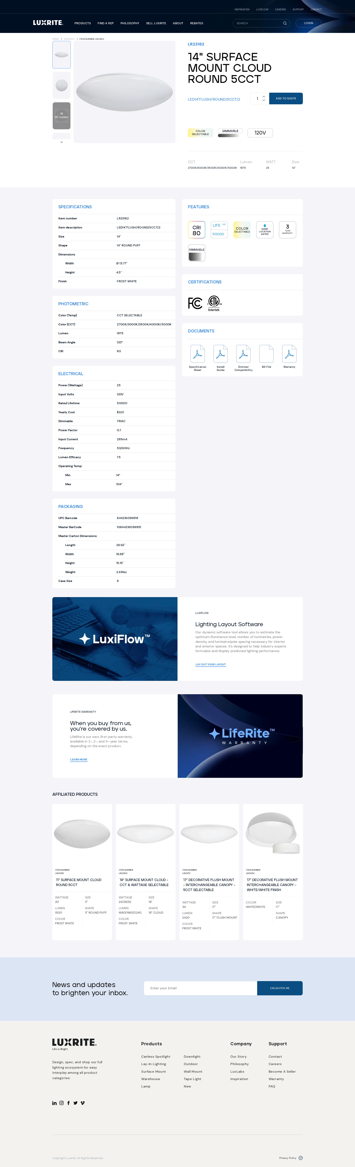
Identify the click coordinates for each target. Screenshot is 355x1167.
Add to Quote (286, 98)
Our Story (238, 1056)
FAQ (272, 1086)
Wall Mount (193, 1071)
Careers (280, 9)
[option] (125, 92)
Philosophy (130, 23)
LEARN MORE (78, 759)
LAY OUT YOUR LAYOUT (211, 664)
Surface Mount (153, 1071)
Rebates (196, 23)
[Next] (170, 92)
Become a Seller (282, 1071)
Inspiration (242, 9)
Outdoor (191, 1064)
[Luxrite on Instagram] (61, 1103)
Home (55, 39)
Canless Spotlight (155, 1056)
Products (83, 23)
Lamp (146, 1086)
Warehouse (150, 1079)
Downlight (192, 1056)
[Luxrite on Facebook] (68, 1103)
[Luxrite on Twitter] (75, 1103)
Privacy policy (288, 1158)
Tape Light (192, 1079)
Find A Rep (106, 23)
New (187, 1086)
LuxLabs (237, 1071)
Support (298, 9)
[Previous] (78, 92)
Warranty (276, 1079)
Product (69, 39)
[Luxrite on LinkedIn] (54, 1103)
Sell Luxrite (156, 23)
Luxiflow (262, 9)
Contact (316, 9)
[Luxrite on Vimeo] (82, 1103)
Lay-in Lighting (153, 1064)
